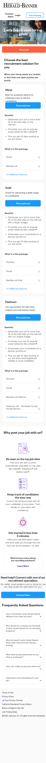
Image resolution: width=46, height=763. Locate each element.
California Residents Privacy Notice (17, 704)
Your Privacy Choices (13, 700)
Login (17, 15)
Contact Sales (9, 15)
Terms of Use (7, 693)
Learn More (23, 565)
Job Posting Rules (9, 712)
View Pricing (35, 15)
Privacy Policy (8, 696)
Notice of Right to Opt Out (13, 708)
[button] (23, 615)
